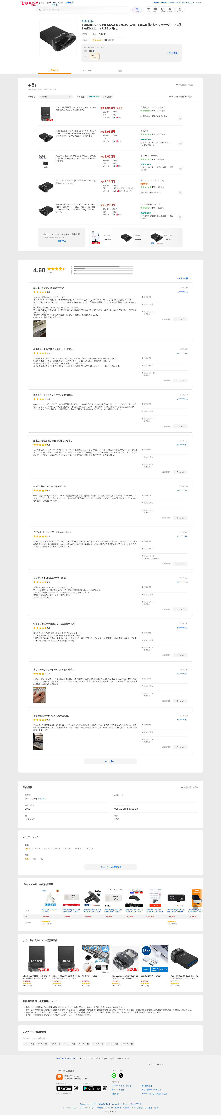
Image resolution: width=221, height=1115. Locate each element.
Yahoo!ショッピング (88, 1104)
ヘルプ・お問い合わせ (138, 1108)
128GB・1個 (69, 1044)
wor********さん (182, 582)
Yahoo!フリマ (135, 1104)
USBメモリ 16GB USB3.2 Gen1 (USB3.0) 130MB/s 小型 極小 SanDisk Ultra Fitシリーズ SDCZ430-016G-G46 (76, 158)
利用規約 (100, 1108)
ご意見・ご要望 (152, 1108)
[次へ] (195, 907)
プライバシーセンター (87, 1108)
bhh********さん (182, 445)
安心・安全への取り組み (151, 1090)
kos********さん (182, 292)
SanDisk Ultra (87, 21)
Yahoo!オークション (120, 1104)
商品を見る (42, 799)
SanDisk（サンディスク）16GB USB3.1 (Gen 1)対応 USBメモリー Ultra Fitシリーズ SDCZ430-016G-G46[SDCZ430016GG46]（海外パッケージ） (76, 208)
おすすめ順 (183, 278)
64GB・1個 (55, 1044)
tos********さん (182, 720)
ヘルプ (198, 3)
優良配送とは (147, 1086)
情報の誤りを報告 (191, 787)
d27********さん (182, 628)
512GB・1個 (112, 1044)
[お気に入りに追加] (180, 118)
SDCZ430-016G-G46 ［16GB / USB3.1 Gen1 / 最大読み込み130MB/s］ (76, 182)
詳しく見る (173, 53)
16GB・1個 (29, 1044)
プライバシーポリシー (70, 1108)
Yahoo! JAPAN (160, 3)
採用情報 (126, 1108)
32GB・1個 (42, 1044)
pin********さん (182, 399)
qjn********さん (182, 536)
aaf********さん (182, 674)
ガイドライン (109, 1108)
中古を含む (107, 97)
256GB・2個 (98, 1044)
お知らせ (115, 1094)
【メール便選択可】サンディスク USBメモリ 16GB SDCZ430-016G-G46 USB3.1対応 (76, 108)
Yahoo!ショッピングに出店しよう (181, 3)
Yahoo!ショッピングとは (121, 1086)
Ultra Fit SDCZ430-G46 (65, 1059)
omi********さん (182, 490)
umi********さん (182, 353)
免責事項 (118, 1108)
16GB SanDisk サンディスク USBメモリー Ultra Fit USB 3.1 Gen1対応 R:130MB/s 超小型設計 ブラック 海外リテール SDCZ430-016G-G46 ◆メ (76, 133)
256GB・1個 (84, 1044)
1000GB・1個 (127, 1044)
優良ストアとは (118, 1090)
